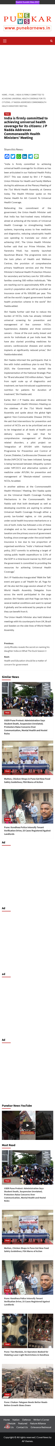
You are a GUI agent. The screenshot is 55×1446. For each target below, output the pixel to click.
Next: (25, 660)
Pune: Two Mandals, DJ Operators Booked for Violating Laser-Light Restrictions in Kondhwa (26, 1353)
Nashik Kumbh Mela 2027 (27, 2)
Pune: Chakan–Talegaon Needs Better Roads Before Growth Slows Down (25, 1404)
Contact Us (22, 1427)
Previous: (27, 647)
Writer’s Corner (41, 1419)
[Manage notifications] (7, 1426)
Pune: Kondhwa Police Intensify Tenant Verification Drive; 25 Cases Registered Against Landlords (27, 831)
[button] (5, 40)
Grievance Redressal (41, 1427)
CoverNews (43, 1437)
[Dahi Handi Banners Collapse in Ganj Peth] (27, 1125)
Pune (7, 114)
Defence (26, 1419)
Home (7, 1419)
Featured (22, 1423)
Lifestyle (11, 1423)
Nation (16, 1419)
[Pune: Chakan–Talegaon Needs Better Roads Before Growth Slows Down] (27, 1381)
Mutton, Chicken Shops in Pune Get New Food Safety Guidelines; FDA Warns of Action (27, 780)
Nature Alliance (38, 1423)
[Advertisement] (27, 67)
